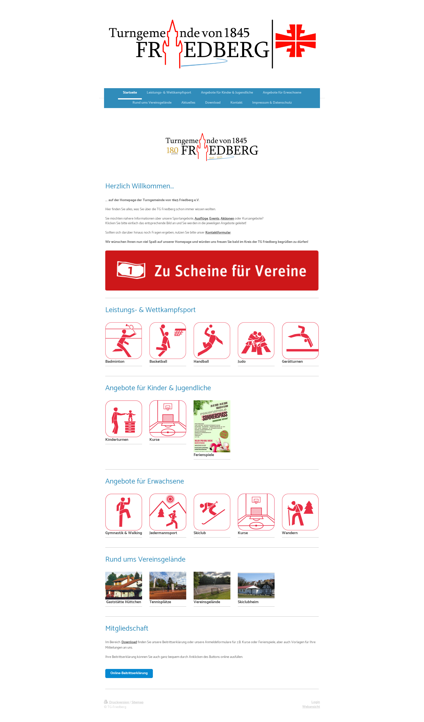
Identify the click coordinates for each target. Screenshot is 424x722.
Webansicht (311, 707)
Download (129, 642)
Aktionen (227, 219)
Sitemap (138, 702)
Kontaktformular (218, 233)
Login (315, 702)
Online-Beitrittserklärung (129, 673)
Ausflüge (201, 219)
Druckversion (119, 702)
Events (214, 219)
